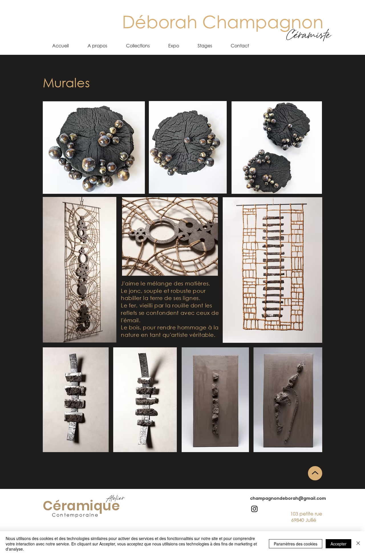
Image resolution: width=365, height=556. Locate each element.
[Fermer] (358, 543)
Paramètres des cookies (295, 544)
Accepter (338, 544)
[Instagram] (254, 509)
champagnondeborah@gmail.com (288, 498)
